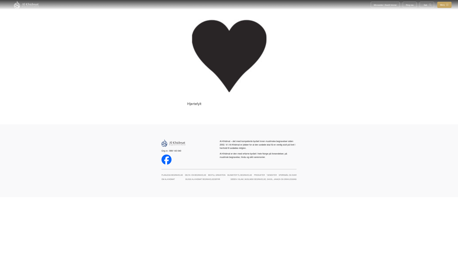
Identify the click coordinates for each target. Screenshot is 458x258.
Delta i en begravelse (195, 175)
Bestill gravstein (216, 175)
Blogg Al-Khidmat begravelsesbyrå (202, 179)
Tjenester (272, 175)
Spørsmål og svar (288, 175)
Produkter (259, 175)
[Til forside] (26, 5)
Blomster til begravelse (239, 175)
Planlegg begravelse (172, 175)
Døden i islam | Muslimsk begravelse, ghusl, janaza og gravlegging (264, 179)
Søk (425, 4)
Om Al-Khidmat (168, 179)
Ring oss (410, 4)
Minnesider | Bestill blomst (385, 4)
